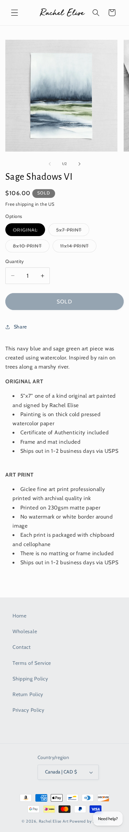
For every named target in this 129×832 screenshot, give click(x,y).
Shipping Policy (30, 678)
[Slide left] (50, 164)
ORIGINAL (29, 231)
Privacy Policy (28, 710)
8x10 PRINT (31, 247)
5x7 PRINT (72, 231)
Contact (22, 647)
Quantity (14, 261)
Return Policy (28, 694)
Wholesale (25, 631)
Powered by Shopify (88, 821)
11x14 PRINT (78, 247)
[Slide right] (79, 164)
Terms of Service (32, 663)
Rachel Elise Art (54, 821)
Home (20, 615)
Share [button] (20, 326)
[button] (15, 13)
